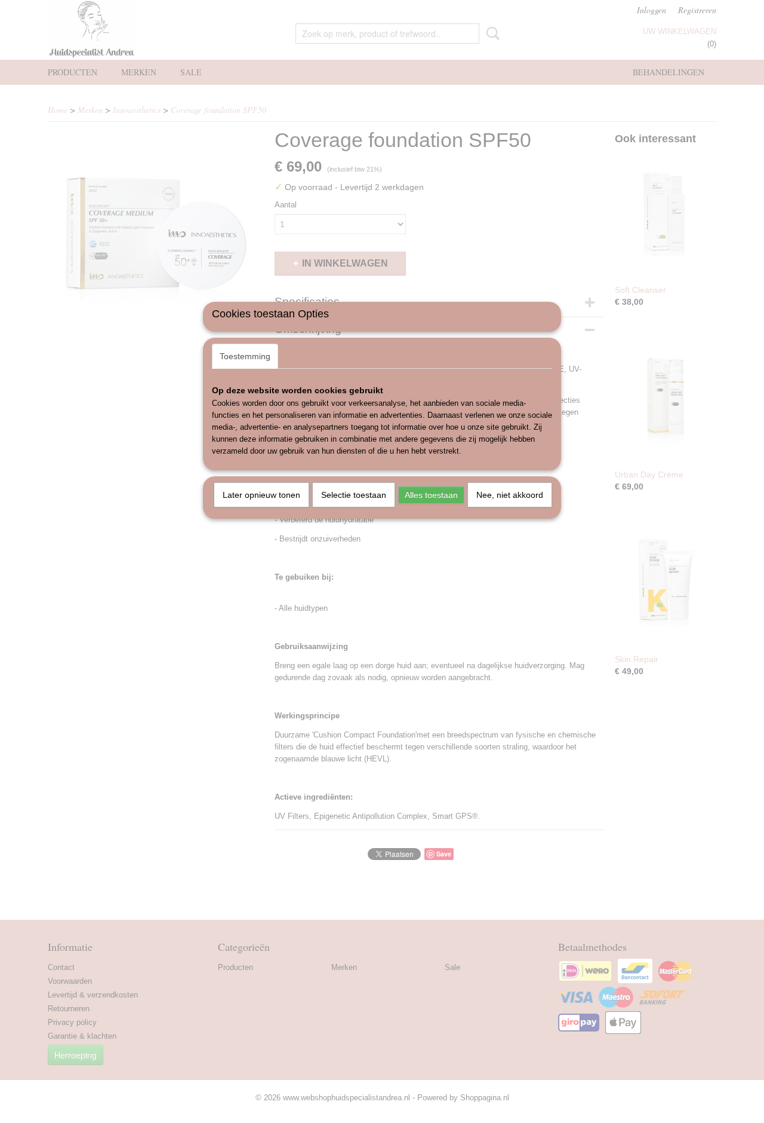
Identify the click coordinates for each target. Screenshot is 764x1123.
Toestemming (245, 356)
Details (300, 356)
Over (338, 356)
